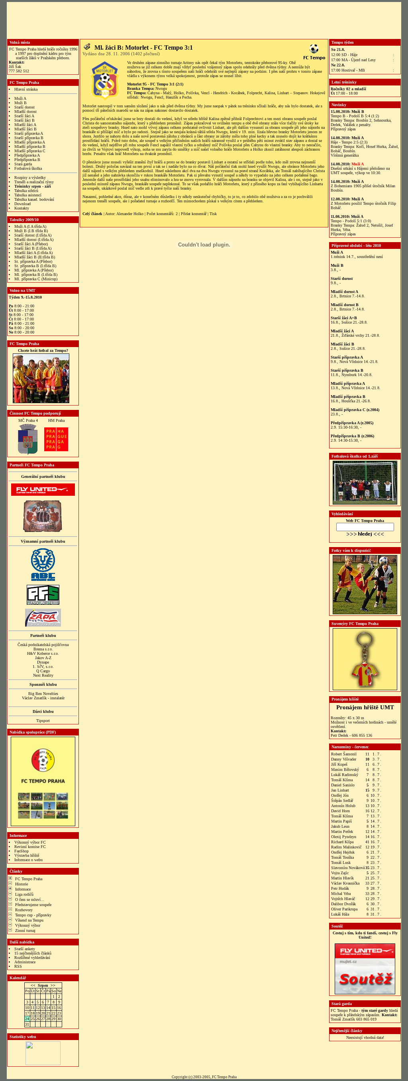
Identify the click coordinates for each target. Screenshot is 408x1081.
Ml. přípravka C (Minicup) (35, 279)
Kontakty (21, 208)
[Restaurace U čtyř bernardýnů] (43, 531)
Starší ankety (24, 949)
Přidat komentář (193, 214)
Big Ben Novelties (43, 693)
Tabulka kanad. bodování (34, 199)
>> (53, 985)
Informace (23, 889)
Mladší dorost (25, 111)
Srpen (43, 985)
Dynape (43, 662)
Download (22, 204)
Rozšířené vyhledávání (32, 957)
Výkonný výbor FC (30, 842)
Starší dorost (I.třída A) (32, 235)
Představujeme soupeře (33, 904)
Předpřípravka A (27, 155)
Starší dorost (24, 107)
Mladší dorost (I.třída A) (33, 239)
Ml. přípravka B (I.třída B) (35, 274)
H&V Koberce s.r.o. (43, 653)
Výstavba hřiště (26, 855)
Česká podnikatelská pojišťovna (43, 644)
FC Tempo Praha (28, 879)
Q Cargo (43, 671)
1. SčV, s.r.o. (43, 666)
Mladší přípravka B (29, 146)
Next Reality (43, 675)
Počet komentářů (160, 214)
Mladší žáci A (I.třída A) (33, 252)
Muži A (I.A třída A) (30, 226)
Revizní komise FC (30, 846)
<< (33, 985)
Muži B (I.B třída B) (31, 231)
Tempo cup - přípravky (33, 915)
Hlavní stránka (25, 89)
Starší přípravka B (28, 138)
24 (27, 1019)
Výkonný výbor (27, 925)
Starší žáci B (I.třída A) (32, 248)
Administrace (24, 962)
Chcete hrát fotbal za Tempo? (43, 350)
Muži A (20, 98)
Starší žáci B (24, 120)
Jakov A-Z (43, 658)
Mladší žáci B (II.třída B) (34, 257)
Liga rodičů (24, 894)
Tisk (213, 214)
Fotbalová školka (28, 168)
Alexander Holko (129, 214)
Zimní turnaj (25, 930)
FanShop (21, 851)
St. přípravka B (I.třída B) (35, 266)
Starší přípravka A (28, 133)
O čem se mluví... (29, 899)
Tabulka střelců (26, 190)
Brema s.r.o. (43, 649)
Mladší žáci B (25, 129)
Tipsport (43, 720)
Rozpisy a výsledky (30, 177)
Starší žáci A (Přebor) (31, 244)
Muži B (20, 103)
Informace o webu (28, 860)
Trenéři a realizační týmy (34, 182)
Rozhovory (24, 910)
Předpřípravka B (27, 159)
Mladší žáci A (25, 124)
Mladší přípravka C (29, 151)
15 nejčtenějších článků (32, 953)
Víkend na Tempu (29, 920)
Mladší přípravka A (29, 142)
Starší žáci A (24, 116)
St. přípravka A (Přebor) (33, 261)
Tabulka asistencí (27, 195)
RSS (18, 966)
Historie (21, 884)
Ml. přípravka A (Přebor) (33, 270)
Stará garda (23, 164)
